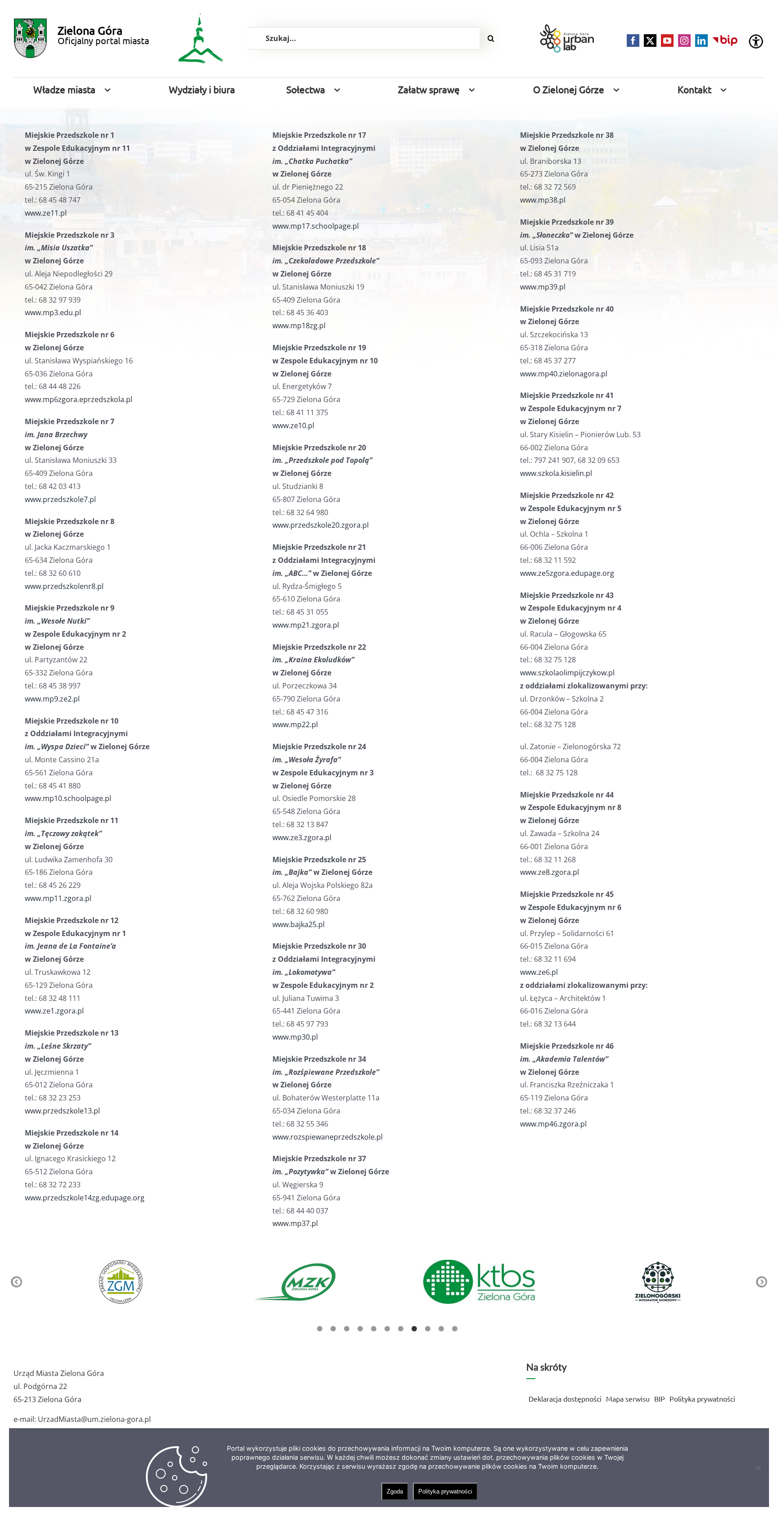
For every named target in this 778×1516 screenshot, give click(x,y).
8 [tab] (414, 1328)
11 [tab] (454, 1328)
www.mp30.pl (295, 1037)
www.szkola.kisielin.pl (556, 473)
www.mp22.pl (295, 724)
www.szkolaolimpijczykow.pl (567, 673)
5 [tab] (373, 1328)
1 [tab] (319, 1328)
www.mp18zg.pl (299, 325)
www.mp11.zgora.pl (58, 898)
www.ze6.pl (539, 972)
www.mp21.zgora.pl (305, 625)
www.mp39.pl (542, 287)
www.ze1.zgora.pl (54, 1011)
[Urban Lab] (567, 38)
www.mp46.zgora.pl (553, 1124)
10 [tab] (441, 1328)
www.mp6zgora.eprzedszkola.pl (78, 399)
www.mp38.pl (542, 200)
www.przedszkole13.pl (62, 1111)
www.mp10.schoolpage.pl (68, 798)
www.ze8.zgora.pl (549, 872)
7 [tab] (400, 1328)
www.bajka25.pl (298, 924)
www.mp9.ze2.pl (52, 699)
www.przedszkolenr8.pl (64, 586)
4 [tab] (360, 1328)
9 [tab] (427, 1328)
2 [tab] (333, 1328)
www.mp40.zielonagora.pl (563, 374)
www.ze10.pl (293, 425)
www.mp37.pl (295, 1223)
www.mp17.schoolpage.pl (315, 226)
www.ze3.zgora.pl (301, 837)
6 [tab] (387, 1328)
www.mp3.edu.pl (53, 312)
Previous (16, 1282)
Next (761, 1282)
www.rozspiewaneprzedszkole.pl (327, 1137)
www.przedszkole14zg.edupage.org (85, 1198)
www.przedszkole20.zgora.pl (320, 525)
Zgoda (395, 1491)
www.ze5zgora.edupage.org (567, 573)
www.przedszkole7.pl (60, 499)
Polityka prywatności (445, 1491)
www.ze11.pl (46, 213)
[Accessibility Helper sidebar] (756, 41)
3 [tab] (346, 1328)
